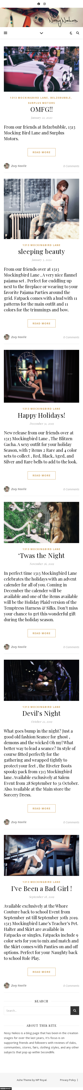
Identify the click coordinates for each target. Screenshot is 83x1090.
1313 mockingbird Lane (29, 97)
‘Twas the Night (41, 555)
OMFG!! (41, 109)
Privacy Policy (68, 1080)
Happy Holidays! (41, 415)
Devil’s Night (41, 713)
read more (42, 152)
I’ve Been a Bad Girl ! (41, 888)
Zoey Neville (19, 166)
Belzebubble (60, 97)
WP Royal (41, 1080)
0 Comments (71, 166)
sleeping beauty (41, 251)
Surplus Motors (41, 103)
